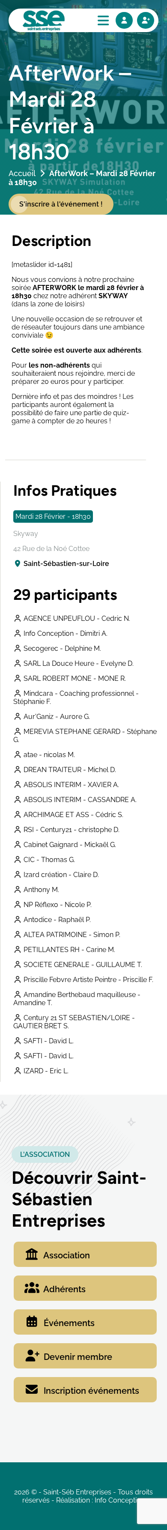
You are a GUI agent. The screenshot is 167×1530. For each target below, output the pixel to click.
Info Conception (120, 1500)
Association (66, 1255)
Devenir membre (77, 1357)
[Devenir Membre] (145, 20)
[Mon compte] (124, 20)
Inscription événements (90, 1391)
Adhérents (64, 1289)
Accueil (22, 173)
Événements (68, 1323)
